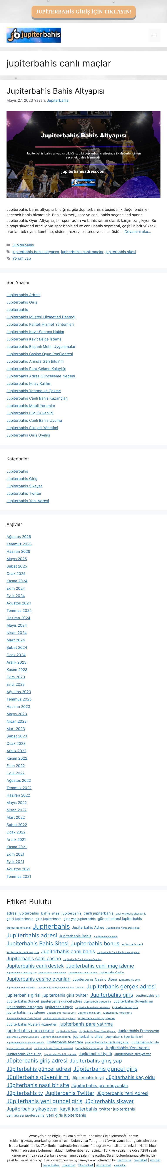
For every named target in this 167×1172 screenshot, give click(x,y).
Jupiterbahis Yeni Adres (127, 1047)
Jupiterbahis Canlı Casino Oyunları (82, 959)
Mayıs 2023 (17, 714)
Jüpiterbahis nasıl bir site (38, 1085)
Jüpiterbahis (23, 245)
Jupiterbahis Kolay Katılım (29, 383)
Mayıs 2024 (17, 625)
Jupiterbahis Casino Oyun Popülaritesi (40, 354)
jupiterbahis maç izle (125, 1007)
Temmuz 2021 (19, 876)
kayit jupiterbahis (78, 1109)
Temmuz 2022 (19, 788)
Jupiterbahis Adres (88, 927)
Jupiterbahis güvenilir (97, 1001)
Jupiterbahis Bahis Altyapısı (56, 90)
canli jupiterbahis (99, 913)
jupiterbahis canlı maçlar (82, 252)
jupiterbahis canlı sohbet (52, 972)
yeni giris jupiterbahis (66, 1115)
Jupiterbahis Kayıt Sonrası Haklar (35, 332)
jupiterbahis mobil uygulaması (96, 1018)
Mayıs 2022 (17, 802)
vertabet (140, 1160)
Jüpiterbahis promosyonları (99, 1085)
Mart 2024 (16, 640)
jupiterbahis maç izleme (26, 1012)
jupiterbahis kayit (59, 1007)
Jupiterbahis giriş (111, 994)
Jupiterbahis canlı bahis (68, 951)
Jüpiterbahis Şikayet (24, 486)
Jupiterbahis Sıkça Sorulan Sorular (26, 1042)
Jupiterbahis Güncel (23, 1001)
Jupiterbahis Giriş (22, 302)
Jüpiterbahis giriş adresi (37, 1060)
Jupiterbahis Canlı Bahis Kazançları (37, 398)
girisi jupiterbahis (20, 919)
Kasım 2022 (17, 758)
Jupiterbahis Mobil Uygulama (59, 1018)
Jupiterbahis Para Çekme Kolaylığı (36, 369)
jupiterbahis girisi (23, 995)
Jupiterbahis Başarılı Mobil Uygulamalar (41, 346)
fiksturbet (85, 1165)
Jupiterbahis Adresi (23, 295)
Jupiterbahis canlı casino (34, 958)
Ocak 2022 (16, 832)
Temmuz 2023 (19, 699)
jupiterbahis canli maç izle (23, 952)
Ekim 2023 (16, 677)
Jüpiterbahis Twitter (24, 493)
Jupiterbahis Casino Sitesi (95, 979)
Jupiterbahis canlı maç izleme (100, 966)
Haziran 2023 (18, 706)
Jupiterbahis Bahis (75, 936)
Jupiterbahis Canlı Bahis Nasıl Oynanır (118, 952)
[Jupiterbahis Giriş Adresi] (34, 35)
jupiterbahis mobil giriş (117, 1012)
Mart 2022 (16, 817)
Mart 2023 (16, 729)
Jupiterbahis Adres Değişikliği (123, 927)
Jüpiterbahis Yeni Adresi (28, 501)
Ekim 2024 (16, 588)
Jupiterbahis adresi (32, 935)
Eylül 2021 (15, 862)
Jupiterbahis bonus (95, 943)
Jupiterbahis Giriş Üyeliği (28, 435)
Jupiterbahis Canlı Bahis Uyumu (34, 420)
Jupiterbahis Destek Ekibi (21, 987)
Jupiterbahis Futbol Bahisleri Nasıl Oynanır (60, 987)
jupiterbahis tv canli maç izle (107, 1042)
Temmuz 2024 (19, 610)
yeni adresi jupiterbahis (25, 1115)
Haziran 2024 (18, 618)
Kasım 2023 (17, 669)
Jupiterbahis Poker (66, 1031)
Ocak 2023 (16, 743)
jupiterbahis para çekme (30, 1030)
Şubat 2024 (17, 647)
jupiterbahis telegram (65, 1042)
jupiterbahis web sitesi (19, 1048)
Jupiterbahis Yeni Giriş (24, 1054)
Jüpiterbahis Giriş (22, 478)
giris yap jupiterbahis (79, 919)
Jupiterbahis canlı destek (35, 966)
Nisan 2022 (17, 810)
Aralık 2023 (17, 662)
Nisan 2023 (17, 721)
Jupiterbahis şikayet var (132, 1054)
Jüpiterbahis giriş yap (96, 1060)
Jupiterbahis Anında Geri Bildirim (35, 361)
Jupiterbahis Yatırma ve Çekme (34, 391)
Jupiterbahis (17, 309)
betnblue (124, 1160)
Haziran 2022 (18, 795)
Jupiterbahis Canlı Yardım (82, 972)
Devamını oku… (138, 231)
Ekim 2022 (16, 766)
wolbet (155, 1160)
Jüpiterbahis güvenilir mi (38, 1077)
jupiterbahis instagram (25, 1007)
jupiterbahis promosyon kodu (23, 1037)
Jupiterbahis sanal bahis (56, 1036)
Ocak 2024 (16, 655)
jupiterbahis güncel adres (61, 1001)
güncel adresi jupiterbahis (120, 918)
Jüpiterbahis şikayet (109, 1101)
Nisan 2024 (17, 633)
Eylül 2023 (16, 684)
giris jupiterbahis (48, 919)
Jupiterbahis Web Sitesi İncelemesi (53, 1048)
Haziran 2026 (18, 551)
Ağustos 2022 (19, 780)
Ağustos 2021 (18, 869)
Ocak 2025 (16, 573)
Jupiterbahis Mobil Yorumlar (31, 405)
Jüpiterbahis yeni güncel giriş (44, 1101)
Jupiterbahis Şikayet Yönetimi (32, 428)
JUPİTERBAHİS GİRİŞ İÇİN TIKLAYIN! (83, 12)
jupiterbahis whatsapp (89, 1048)
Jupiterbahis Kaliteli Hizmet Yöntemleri (40, 324)
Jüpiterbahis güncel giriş (105, 1068)
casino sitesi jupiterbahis (131, 913)
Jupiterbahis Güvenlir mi (133, 1001)
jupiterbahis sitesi (120, 252)
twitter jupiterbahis (117, 1109)
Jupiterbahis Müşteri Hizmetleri (32, 1024)
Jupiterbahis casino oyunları (38, 979)
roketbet (68, 1165)
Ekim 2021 (15, 854)
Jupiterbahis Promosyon (138, 1031)
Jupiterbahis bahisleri (106, 936)
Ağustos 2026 (19, 537)
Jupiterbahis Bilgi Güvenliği (30, 413)
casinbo (120, 1165)
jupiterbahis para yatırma (86, 1024)
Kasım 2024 (17, 581)
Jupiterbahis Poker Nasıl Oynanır (97, 1031)
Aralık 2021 (16, 839)
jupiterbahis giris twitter (65, 995)
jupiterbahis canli (132, 944)
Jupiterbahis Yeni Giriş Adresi (60, 1054)
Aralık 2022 (16, 751)
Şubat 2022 (17, 825)
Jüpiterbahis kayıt (88, 1077)
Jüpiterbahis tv (25, 1093)
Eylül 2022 (16, 773)
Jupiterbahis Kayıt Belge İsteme (34, 339)
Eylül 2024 (16, 596)
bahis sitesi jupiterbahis (61, 913)
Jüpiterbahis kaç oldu (130, 1077)
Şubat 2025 (17, 566)
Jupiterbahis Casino (111, 972)
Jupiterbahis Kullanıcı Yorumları (92, 1007)
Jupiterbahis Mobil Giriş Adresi (24, 1018)
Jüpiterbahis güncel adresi (39, 1069)
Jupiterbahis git (147, 996)
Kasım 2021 (17, 847)
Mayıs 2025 (17, 559)
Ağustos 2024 (19, 603)
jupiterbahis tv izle (145, 1042)
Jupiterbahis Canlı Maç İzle (22, 972)
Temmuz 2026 (19, 544)
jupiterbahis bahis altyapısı (35, 252)
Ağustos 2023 (19, 692)
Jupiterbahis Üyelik (95, 1053)
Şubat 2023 (17, 736)
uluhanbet (103, 1165)
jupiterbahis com (129, 979)
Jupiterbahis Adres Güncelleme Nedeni (41, 376)
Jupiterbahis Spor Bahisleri (124, 1036)
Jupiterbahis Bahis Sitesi (37, 943)
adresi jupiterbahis (23, 913)
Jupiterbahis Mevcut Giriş (61, 1012)
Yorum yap (21, 258)
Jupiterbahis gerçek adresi (121, 986)
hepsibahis (51, 1165)
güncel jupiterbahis (18, 927)
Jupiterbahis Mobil (89, 1012)
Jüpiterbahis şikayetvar (32, 1109)
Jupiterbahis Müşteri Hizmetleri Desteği (41, 317)
